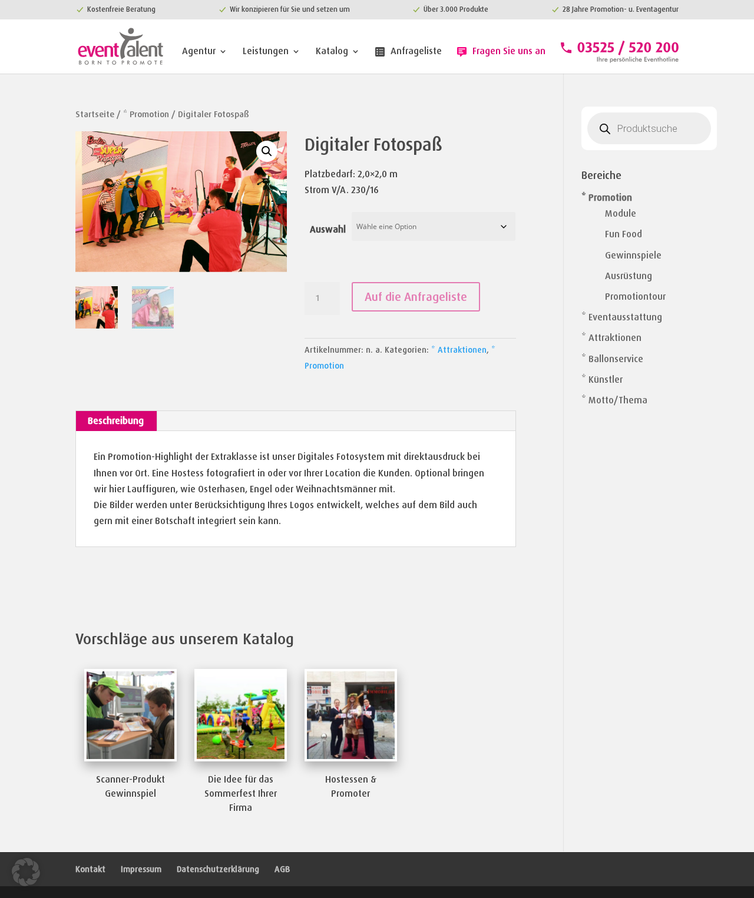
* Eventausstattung (621, 317)
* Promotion (146, 114)
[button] (266, 151)
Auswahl (328, 229)
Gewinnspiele (633, 255)
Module (620, 213)
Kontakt (90, 869)
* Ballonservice (612, 359)
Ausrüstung (628, 276)
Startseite (94, 114)
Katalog (332, 52)
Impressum (141, 869)
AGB (282, 869)
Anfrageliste (416, 52)
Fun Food (623, 234)
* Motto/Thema (614, 400)
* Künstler (602, 379)
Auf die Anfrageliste (416, 296)
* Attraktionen (459, 349)
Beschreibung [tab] (116, 421)
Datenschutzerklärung (218, 869)
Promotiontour (635, 296)
